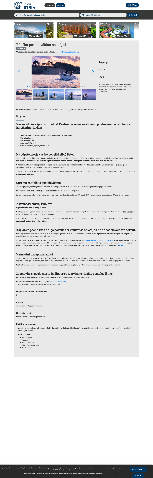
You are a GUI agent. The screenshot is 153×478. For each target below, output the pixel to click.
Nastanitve (50, 5)
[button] (122, 5)
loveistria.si (13, 468)
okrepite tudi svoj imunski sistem (99, 240)
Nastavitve (138, 469)
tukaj (121, 245)
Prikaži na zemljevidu (69, 52)
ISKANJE (133, 15)
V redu (138, 475)
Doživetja (60, 5)
